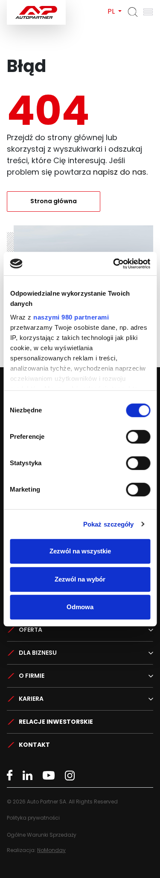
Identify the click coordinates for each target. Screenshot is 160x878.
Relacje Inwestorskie (56, 721)
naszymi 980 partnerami (71, 317)
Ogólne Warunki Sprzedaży (41, 834)
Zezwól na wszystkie (80, 551)
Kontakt (34, 744)
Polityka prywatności (33, 817)
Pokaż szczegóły (108, 524)
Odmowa (80, 606)
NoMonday (51, 850)
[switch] (138, 436)
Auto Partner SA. (34, 5)
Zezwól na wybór (80, 579)
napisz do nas (119, 172)
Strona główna (53, 201)
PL (112, 11)
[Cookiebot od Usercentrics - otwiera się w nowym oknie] (114, 263)
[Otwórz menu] (148, 11)
